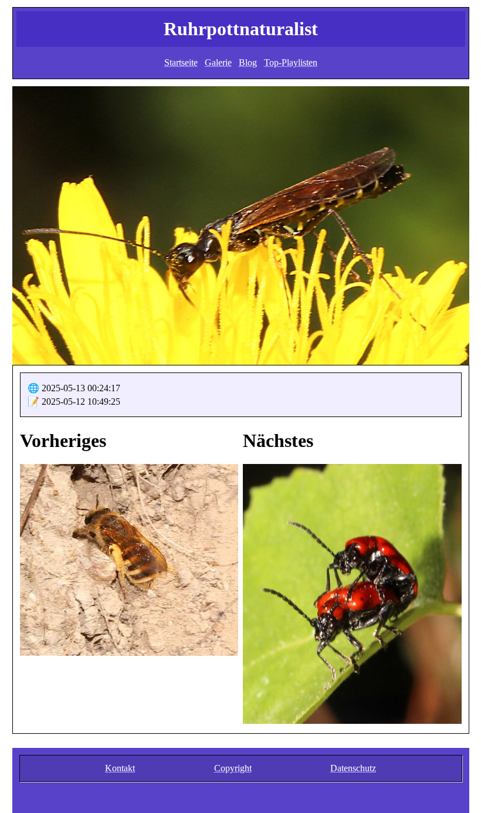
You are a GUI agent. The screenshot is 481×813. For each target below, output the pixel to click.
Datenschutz (353, 768)
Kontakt (120, 768)
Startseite (181, 62)
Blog (248, 62)
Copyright (233, 768)
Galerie (218, 62)
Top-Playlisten (290, 62)
